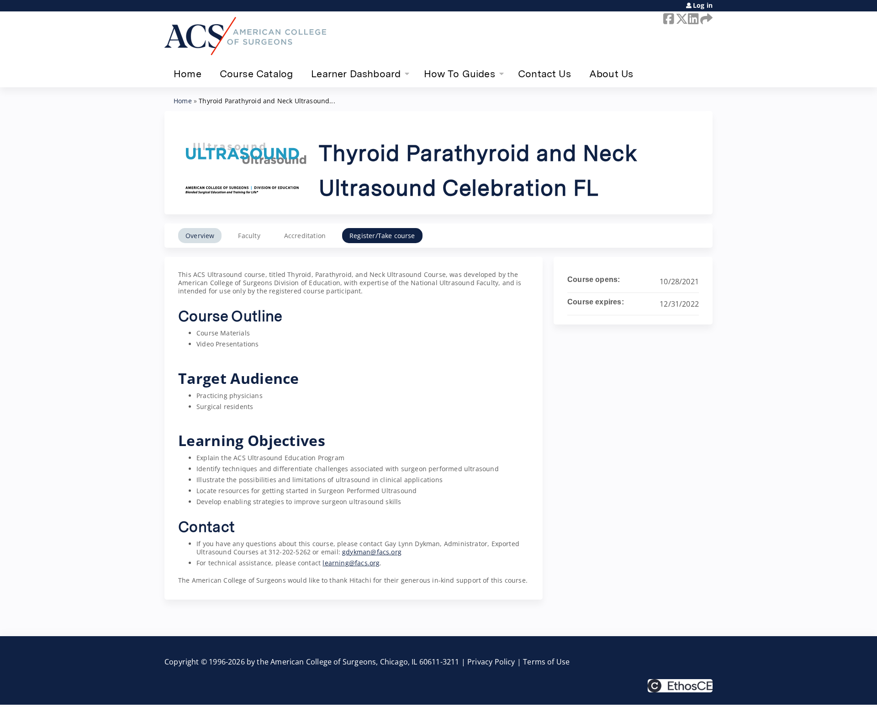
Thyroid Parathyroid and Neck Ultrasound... (267, 100)
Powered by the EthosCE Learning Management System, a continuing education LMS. (680, 685)
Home (187, 74)
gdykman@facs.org (372, 552)
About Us (611, 74)
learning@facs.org (351, 562)
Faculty (249, 235)
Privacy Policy (491, 662)
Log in (703, 5)
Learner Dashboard (356, 74)
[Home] (245, 36)
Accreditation (305, 235)
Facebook (667, 18)
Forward (704, 18)
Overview (199, 235)
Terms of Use (546, 662)
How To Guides (459, 74)
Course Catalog (256, 74)
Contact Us (544, 74)
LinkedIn (692, 18)
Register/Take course (382, 235)
